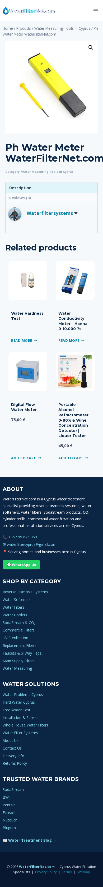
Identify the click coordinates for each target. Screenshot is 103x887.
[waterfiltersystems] (18, 214)
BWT (7, 797)
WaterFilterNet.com (37, 866)
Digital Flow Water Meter (24, 407)
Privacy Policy (46, 871)
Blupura (9, 827)
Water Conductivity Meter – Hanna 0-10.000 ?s (72, 321)
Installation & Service (21, 717)
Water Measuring (17, 668)
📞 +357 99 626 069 (20, 536)
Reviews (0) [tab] (20, 197)
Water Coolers (15, 614)
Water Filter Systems (20, 732)
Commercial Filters (19, 630)
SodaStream (13, 789)
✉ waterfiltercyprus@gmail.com (30, 544)
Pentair (9, 804)
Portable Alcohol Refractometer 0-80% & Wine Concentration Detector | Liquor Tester (73, 420)
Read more (21, 340)
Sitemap (83, 871)
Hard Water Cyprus (19, 702)
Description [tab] (20, 187)
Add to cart (23, 457)
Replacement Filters (19, 645)
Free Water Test (16, 709)
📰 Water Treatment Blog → (30, 840)
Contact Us (12, 748)
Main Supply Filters (19, 660)
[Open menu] (95, 10)
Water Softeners (17, 599)
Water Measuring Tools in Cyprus (47, 172)
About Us (10, 740)
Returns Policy (15, 763)
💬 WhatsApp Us (21, 564)
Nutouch (10, 820)
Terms (67, 871)
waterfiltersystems (50, 213)
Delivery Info (13, 755)
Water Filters (13, 607)
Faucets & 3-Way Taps (22, 653)
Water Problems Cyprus (23, 694)
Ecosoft (9, 812)
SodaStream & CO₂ (19, 622)
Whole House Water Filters (25, 725)
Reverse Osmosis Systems (25, 591)
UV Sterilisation (15, 637)
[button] (91, 47)
